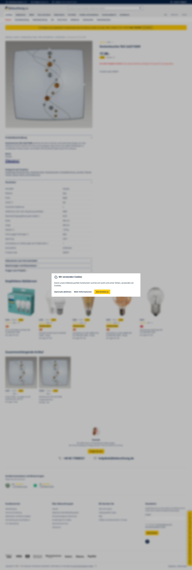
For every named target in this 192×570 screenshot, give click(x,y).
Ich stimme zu (102, 292)
